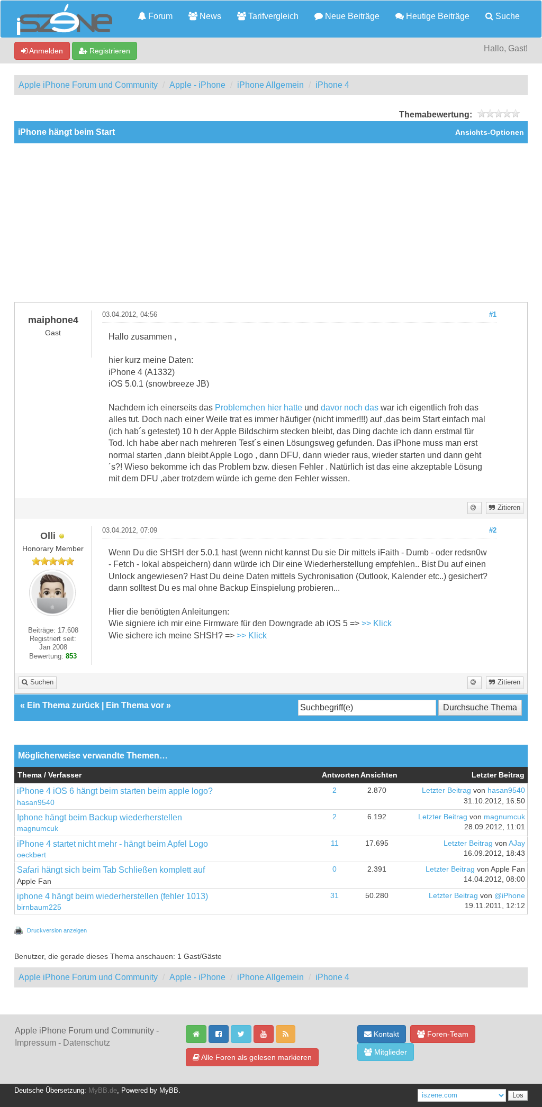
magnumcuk (37, 828)
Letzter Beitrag (446, 790)
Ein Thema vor (135, 705)
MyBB (168, 1090)
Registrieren (108, 51)
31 (334, 896)
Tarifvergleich (272, 16)
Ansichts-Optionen (489, 132)
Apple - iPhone (197, 84)
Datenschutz (86, 1042)
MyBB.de (102, 1090)
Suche (506, 16)
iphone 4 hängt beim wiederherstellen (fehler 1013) (112, 896)
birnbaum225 (39, 907)
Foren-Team (446, 1034)
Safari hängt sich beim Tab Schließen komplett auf (111, 869)
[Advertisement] (271, 223)
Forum (159, 16)
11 (335, 843)
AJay (517, 843)
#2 (492, 530)
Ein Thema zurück (63, 705)
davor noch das (349, 407)
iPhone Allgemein (270, 84)
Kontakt (385, 1034)
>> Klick (377, 623)
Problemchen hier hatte (258, 407)
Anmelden (45, 51)
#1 (492, 314)
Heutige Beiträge (436, 16)
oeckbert (31, 855)
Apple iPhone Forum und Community (88, 84)
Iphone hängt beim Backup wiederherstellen (99, 817)
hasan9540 (36, 803)
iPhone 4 (332, 84)
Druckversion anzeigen (57, 930)
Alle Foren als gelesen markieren (256, 1057)
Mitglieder (389, 1052)
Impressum (35, 1042)
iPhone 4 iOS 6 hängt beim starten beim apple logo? (115, 790)
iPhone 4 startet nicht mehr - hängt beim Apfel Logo (112, 843)
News (209, 16)
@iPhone (509, 896)
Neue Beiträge (351, 16)
